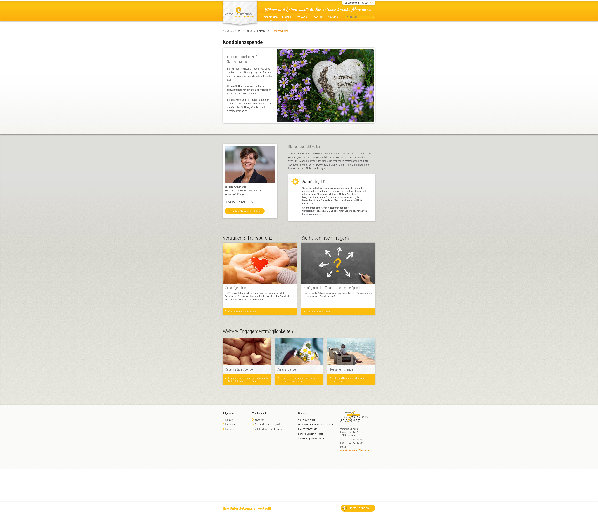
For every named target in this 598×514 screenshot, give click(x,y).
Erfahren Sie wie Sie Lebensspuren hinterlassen (350, 380)
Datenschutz (231, 429)
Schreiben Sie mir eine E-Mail (244, 211)
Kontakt (229, 419)
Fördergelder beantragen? (267, 424)
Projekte (301, 17)
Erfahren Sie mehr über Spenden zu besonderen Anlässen (299, 380)
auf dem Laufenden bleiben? (268, 429)
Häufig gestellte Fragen (318, 311)
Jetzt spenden (359, 508)
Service (333, 17)
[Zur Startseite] (240, 12)
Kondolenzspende (279, 30)
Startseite (271, 17)
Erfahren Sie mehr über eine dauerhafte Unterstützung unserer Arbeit (248, 380)
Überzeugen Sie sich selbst (242, 311)
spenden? (259, 419)
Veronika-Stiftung (231, 30)
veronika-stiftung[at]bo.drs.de (354, 450)
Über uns (318, 17)
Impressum (230, 424)
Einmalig (261, 30)
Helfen (249, 30)
